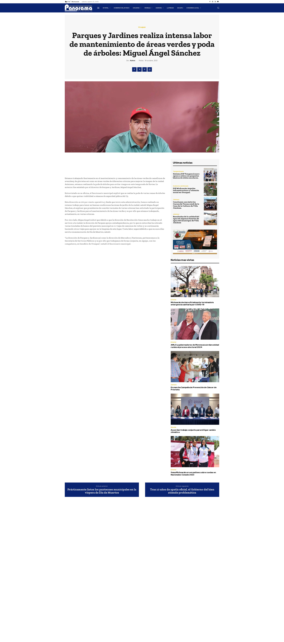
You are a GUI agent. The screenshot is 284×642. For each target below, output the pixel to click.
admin (132, 61)
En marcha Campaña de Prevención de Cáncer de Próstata (194, 388)
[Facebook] (210, 1)
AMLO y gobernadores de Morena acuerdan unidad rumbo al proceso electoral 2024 (195, 346)
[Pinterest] (144, 69)
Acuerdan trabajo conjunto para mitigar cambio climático (193, 431)
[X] (215, 1)
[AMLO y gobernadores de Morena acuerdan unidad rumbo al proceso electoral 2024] (195, 324)
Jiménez (176, 199)
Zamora (173, 384)
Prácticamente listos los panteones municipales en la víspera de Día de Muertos (101, 491)
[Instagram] (212, 1)
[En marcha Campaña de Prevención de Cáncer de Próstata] (195, 366)
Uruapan (142, 27)
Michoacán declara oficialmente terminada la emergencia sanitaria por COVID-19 (192, 303)
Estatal (173, 299)
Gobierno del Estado (180, 186)
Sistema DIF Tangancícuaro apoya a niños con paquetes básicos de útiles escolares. (186, 176)
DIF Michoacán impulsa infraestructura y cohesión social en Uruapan (186, 190)
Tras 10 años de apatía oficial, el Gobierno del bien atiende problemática (182, 491)
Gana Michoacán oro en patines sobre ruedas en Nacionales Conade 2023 (193, 473)
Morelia (173, 427)
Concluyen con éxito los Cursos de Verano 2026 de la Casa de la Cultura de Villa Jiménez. (186, 205)
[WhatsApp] (149, 69)
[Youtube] (218, 1)
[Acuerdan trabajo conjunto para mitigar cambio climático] (195, 409)
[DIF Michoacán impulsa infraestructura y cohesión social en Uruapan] (210, 189)
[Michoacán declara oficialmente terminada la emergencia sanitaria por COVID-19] (195, 281)
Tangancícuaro (178, 171)
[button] (218, 8)
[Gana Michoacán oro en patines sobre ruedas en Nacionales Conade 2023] (195, 451)
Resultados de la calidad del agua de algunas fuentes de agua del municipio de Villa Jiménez (186, 219)
